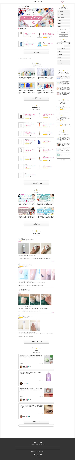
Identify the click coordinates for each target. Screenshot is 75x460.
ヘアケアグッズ (25, 58)
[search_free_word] (69, 43)
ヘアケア (22, 58)
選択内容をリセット (63, 35)
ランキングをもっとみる (36, 98)
